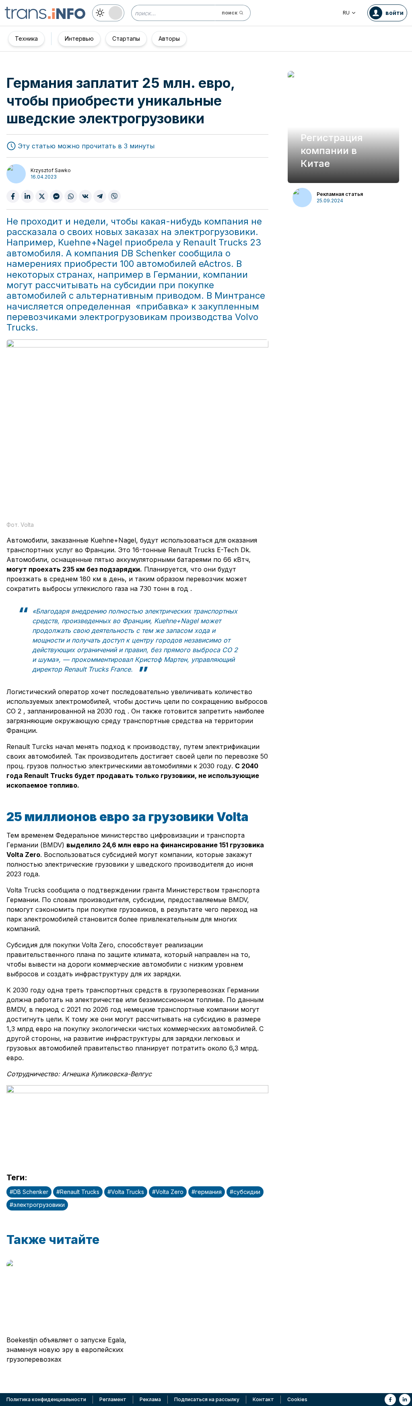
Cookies (297, 1399)
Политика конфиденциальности (46, 1399)
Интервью (79, 38)
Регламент (112, 1399)
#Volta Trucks (125, 1191)
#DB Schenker (29, 1191)
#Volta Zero (167, 1191)
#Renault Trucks (77, 1191)
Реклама (150, 1399)
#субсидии (245, 1191)
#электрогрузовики (37, 1204)
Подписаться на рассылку (206, 1399)
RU (346, 13)
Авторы (169, 38)
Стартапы (126, 38)
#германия (207, 1191)
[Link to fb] (390, 1399)
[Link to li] (404, 1399)
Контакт (263, 1399)
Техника (26, 38)
